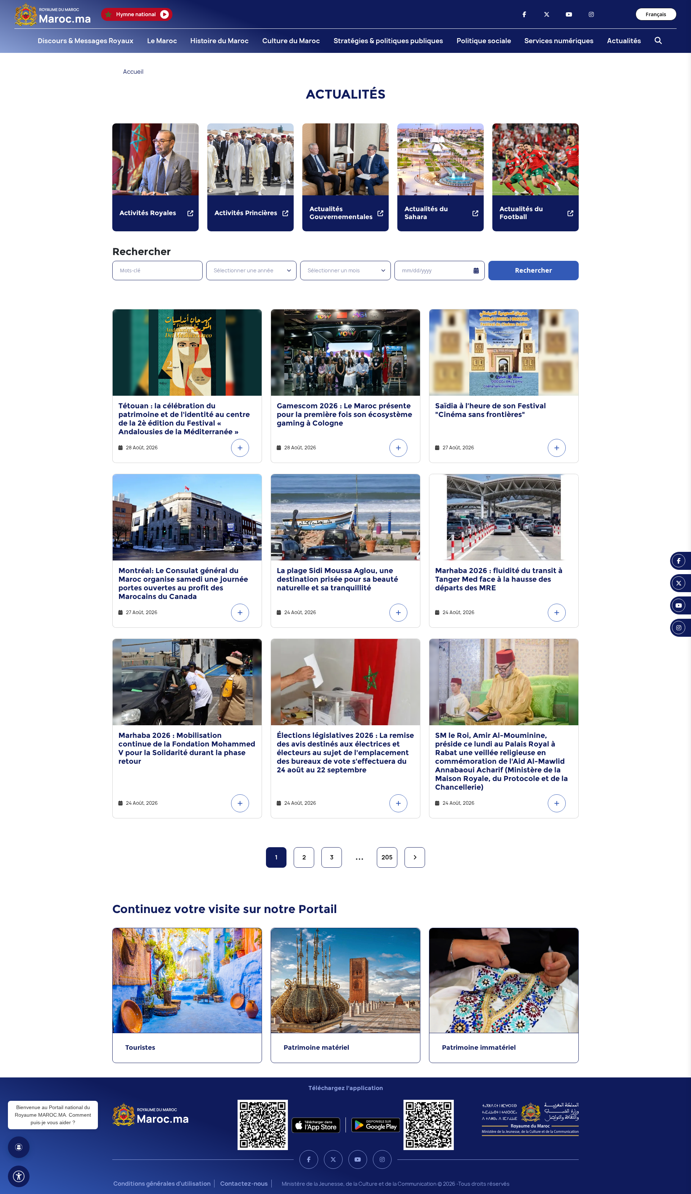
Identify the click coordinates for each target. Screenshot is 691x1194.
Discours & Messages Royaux (86, 40)
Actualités (624, 40)
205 (387, 857)
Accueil (133, 72)
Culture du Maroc (291, 40)
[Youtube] (357, 1159)
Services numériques (558, 40)
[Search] (656, 41)
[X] (333, 1159)
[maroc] (524, 14)
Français (656, 14)
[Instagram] (382, 1159)
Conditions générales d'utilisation (162, 1184)
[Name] (19, 1176)
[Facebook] (308, 1159)
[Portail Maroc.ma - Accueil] (150, 1114)
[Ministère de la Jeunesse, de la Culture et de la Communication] (530, 1119)
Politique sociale (484, 40)
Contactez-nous (244, 1184)
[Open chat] (19, 1147)
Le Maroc (162, 40)
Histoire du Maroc (219, 40)
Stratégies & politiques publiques (388, 40)
